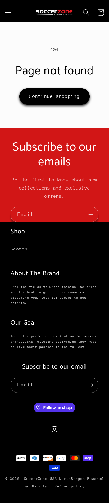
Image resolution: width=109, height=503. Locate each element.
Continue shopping (54, 96)
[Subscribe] (91, 214)
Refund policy (70, 486)
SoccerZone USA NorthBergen (54, 479)
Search (19, 249)
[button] (8, 12)
